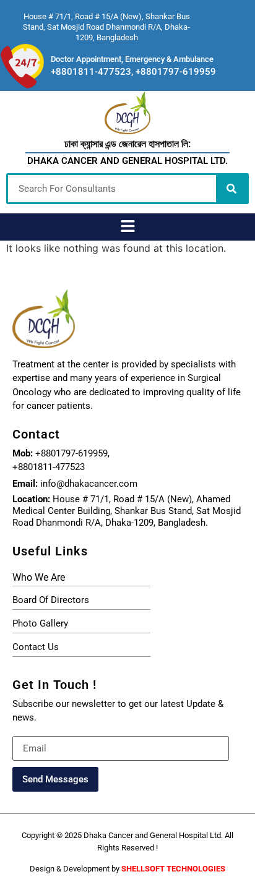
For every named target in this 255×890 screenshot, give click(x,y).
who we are (38, 577)
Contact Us (35, 647)
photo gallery (40, 623)
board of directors (50, 599)
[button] (127, 226)
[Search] (231, 188)
